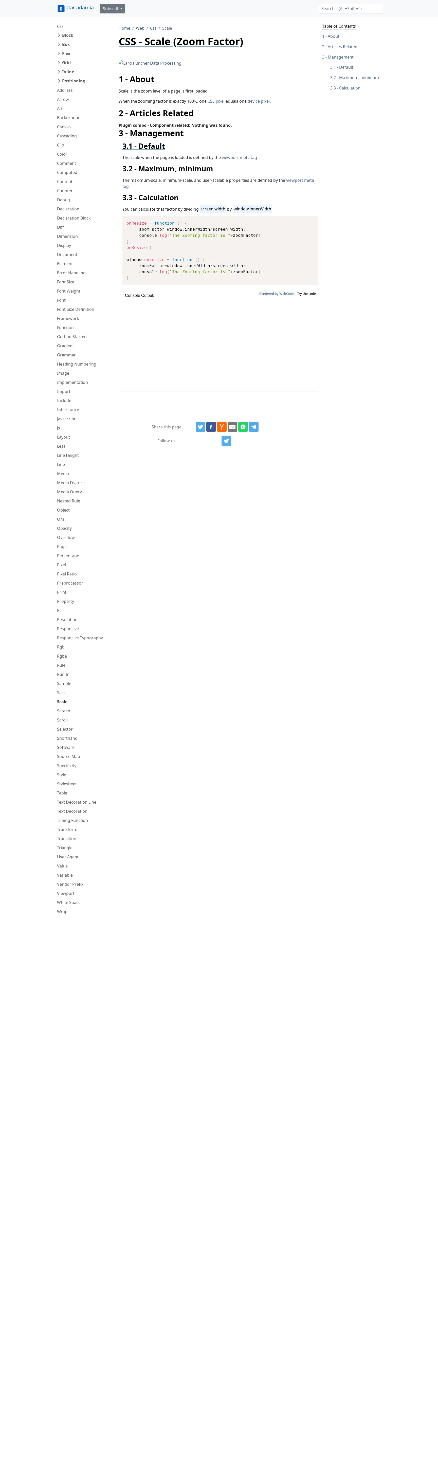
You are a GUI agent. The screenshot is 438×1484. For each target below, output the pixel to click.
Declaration (68, 209)
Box (66, 44)
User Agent (68, 857)
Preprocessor (70, 583)
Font (61, 300)
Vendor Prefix (70, 884)
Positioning (73, 81)
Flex (66, 53)
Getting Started (72, 336)
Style (61, 774)
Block (67, 35)
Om (60, 519)
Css (60, 26)
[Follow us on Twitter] (226, 441)
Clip (60, 145)
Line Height (68, 455)
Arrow (63, 99)
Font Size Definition (75, 309)
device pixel (259, 101)
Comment (66, 163)
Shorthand (67, 738)
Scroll (62, 720)
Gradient (65, 346)
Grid (66, 62)
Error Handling (71, 273)
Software (66, 747)
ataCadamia (80, 7)
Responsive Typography (80, 638)
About (333, 36)
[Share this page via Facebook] (211, 427)
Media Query (69, 492)
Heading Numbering (76, 364)
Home (124, 28)
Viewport (66, 893)
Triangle (64, 847)
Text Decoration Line (76, 802)
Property (65, 601)
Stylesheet (67, 784)
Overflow (66, 537)
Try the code (306, 293)
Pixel (61, 565)
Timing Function (72, 820)
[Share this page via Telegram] (254, 427)
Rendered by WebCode (276, 293)
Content (64, 181)
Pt (59, 610)
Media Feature (71, 482)
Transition (66, 838)
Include (64, 400)
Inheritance (68, 409)
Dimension (67, 236)
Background (69, 117)
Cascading (67, 136)
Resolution (67, 619)
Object (63, 510)
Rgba (62, 656)
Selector (65, 729)
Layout (63, 437)
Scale (62, 701)
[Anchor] (158, 79)
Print (61, 592)
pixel (216, 101)
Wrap (62, 911)
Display (64, 245)
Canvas (64, 127)
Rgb (61, 647)
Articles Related (342, 46)
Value (62, 866)
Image (63, 373)
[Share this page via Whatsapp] (243, 427)
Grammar (66, 355)
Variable (65, 875)
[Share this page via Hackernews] (222, 427)
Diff (60, 227)
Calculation (349, 88)
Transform (67, 829)
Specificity (66, 765)
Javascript (66, 419)
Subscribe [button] (112, 8)
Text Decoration (72, 811)
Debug (63, 200)
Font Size (65, 282)
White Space (69, 902)
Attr (60, 108)
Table (62, 793)
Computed (67, 172)
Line (61, 464)
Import (63, 391)
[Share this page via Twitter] (200, 427)
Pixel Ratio (67, 574)
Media (63, 473)
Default (346, 67)
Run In (63, 674)
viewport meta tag (239, 157)
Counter (65, 190)
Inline (68, 72)
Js (58, 428)
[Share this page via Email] (232, 427)
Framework (68, 318)
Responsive (68, 628)
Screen (63, 711)
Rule (61, 665)
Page (62, 546)
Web (140, 28)
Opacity (64, 528)
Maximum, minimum (359, 77)
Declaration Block (74, 218)
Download (308, 220)
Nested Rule (68, 501)
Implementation (72, 382)
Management (341, 57)
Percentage (68, 555)
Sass (61, 692)
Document (67, 254)
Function (65, 327)
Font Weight (68, 291)
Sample (64, 683)
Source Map (68, 756)
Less (61, 446)
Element (65, 263)
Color (62, 154)
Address (65, 90)
